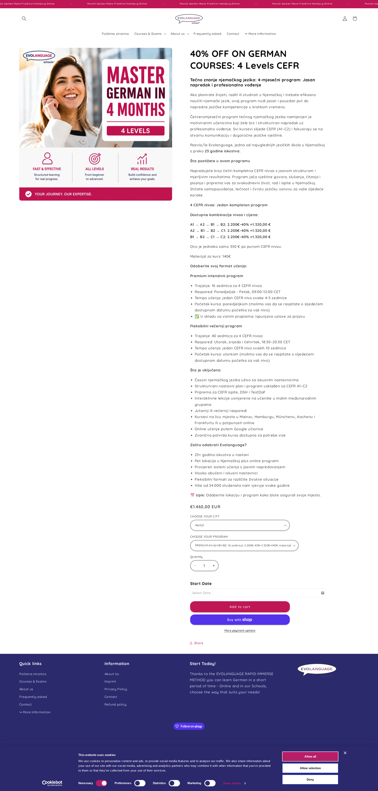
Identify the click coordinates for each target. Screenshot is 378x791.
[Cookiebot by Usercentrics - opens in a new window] (52, 783)
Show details (232, 783)
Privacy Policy (116, 689)
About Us (112, 674)
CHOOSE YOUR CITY (205, 516)
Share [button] (198, 643)
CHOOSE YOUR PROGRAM (209, 536)
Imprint (110, 681)
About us (26, 689)
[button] (24, 19)
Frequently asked (33, 697)
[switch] (139, 783)
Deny (310, 779)
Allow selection (310, 768)
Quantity (196, 557)
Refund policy (116, 704)
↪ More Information (35, 712)
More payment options (240, 630)
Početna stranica (32, 674)
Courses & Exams (33, 681)
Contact (25, 704)
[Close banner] (345, 752)
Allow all (310, 756)
